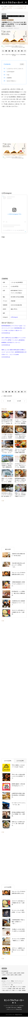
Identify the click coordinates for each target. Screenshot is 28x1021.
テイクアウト (5, 18)
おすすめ (4, 20)
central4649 (9, 396)
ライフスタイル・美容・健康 (9, 986)
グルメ (3, 16)
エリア (3, 973)
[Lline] (12, 51)
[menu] (25, 2)
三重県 (7, 973)
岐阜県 (3, 14)
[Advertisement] (14, 124)
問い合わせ (14, 1007)
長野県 (16, 974)
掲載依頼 (19, 1007)
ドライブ (15, 982)
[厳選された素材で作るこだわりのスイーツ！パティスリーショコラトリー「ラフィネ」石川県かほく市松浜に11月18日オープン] (20, 401)
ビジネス (4, 984)
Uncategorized (5, 971)
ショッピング (9, 982)
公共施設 (9, 988)
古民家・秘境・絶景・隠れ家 (19, 988)
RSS (15, 1002)
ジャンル (3, 981)
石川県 (8, 974)
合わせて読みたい (11, 81)
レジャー (4, 988)
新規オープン (10, 20)
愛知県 (22, 973)
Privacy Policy (19, 1009)
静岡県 (20, 974)
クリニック (21, 981)
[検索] (22, 2)
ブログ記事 (8, 1007)
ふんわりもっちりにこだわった (15, 68)
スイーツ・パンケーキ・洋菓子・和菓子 (15, 16)
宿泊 (4, 990)
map (8, 74)
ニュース (20, 982)
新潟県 (4, 974)
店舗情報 (9, 77)
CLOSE (21, 64)
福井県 (12, 974)
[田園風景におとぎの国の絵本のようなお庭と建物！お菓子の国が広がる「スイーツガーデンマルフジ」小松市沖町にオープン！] (8, 401)
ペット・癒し (10, 984)
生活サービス (8, 990)
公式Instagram (10, 71)
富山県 (10, 973)
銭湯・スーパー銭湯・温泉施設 (19, 990)
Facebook (12, 1002)
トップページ (6, 1005)
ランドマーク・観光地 (20, 986)
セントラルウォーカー (14, 1000)
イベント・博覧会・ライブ (12, 981)
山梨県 (14, 973)
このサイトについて (10, 1009)
